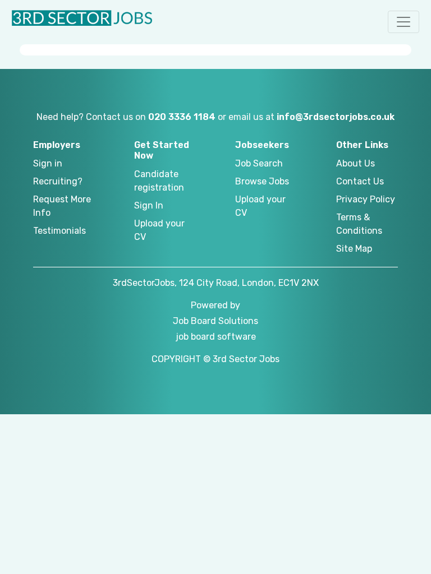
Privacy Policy (365, 199)
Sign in (47, 163)
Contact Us (360, 181)
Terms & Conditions (359, 224)
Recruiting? (57, 181)
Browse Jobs (262, 181)
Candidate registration (159, 181)
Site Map (354, 248)
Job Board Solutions (215, 321)
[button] (403, 22)
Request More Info (62, 206)
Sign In (148, 205)
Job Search (259, 163)
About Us (355, 163)
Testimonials (59, 230)
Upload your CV (159, 230)
